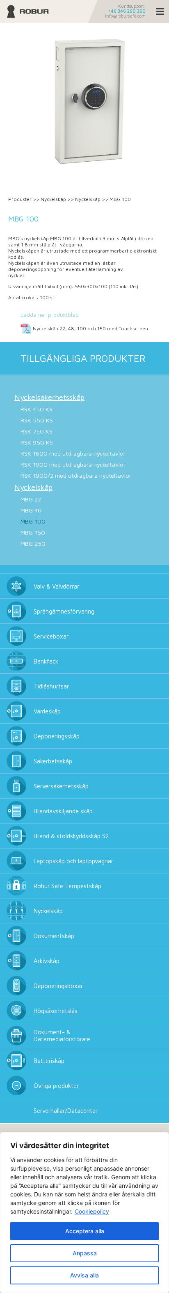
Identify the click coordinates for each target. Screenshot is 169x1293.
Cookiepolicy (92, 1211)
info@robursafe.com (125, 16)
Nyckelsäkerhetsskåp (49, 397)
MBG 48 (31, 510)
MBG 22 (31, 499)
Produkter (20, 199)
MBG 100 (33, 521)
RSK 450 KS (37, 409)
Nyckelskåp (53, 199)
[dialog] (84, 1212)
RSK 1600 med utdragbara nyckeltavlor (73, 453)
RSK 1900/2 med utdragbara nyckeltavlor (76, 475)
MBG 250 (33, 543)
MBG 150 (33, 532)
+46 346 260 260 (127, 11)
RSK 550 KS (37, 420)
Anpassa (85, 1253)
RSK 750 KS (37, 431)
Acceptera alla (84, 1231)
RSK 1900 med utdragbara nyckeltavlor (73, 464)
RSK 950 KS (37, 442)
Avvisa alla (84, 1275)
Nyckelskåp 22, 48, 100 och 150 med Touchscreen (90, 328)
